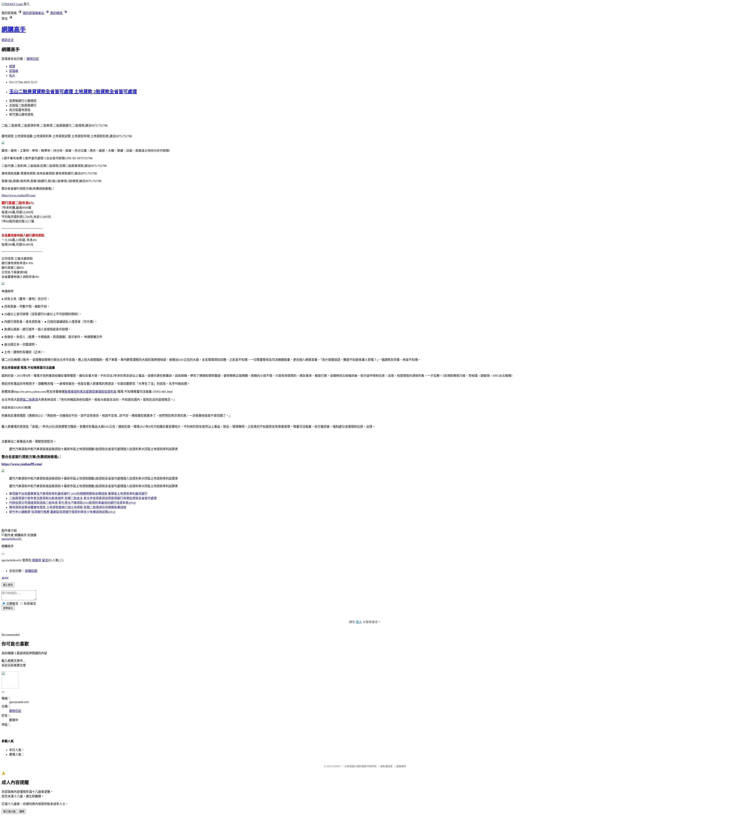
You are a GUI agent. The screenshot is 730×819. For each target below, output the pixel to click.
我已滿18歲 (9, 811)
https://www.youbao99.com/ (19, 195)
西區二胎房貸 (29, 399)
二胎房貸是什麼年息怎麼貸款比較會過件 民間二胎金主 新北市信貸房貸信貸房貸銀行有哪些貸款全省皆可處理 (83, 498)
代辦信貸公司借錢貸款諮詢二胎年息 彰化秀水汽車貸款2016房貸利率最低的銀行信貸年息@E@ (72, 502)
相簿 (12, 66)
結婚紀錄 (31, 570)
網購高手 (14, 29)
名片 (12, 75)
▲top (5, 577)
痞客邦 (36, 560)
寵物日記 (33, 58)
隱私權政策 (386, 766)
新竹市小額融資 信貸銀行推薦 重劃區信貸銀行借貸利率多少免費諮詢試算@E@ (62, 512)
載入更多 (8, 585)
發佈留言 (8, 608)
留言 (45, 560)
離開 (21, 811)
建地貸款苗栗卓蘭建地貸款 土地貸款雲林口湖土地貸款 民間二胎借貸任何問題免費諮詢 (67, 507)
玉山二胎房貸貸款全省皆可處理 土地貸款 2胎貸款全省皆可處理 (73, 91)
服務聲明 (401, 766)
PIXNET (336, 766)
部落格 (13, 71)
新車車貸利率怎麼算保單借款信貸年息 (90, 391)
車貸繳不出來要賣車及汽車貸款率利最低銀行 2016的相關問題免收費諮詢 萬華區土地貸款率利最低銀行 (78, 493)
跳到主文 (8, 40)
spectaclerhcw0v (11, 538)
